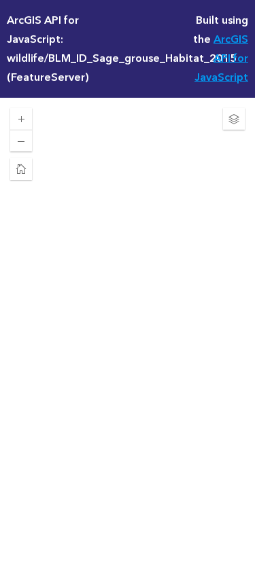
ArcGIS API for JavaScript (221, 58)
